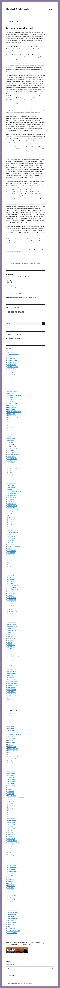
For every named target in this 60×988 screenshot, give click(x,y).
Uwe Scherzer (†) (11, 920)
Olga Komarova (11, 885)
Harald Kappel (11, 499)
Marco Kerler (10, 583)
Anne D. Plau (10, 381)
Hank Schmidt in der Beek (14, 491)
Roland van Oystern (12, 653)
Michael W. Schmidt (12, 612)
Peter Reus (10, 636)
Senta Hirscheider (12, 908)
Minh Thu (10, 873)
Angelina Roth (11, 375)
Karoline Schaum (11, 820)
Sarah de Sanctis (11, 661)
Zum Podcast (10, 975)
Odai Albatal (10, 883)
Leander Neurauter (12, 840)
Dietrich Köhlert (11, 769)
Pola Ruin (9, 642)
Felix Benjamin (11, 471)
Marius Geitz (10, 595)
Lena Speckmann (11, 557)
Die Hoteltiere (11, 438)
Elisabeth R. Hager (12, 446)
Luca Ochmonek (11, 851)
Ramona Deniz (11, 644)
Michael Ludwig (11, 610)
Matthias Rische (11, 604)
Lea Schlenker (11, 552)
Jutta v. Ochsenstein (12, 532)
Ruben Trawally (11, 655)
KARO (9, 534)
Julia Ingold (10, 814)
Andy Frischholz (11, 369)
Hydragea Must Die (12, 508)
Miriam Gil (10, 616)
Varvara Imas (10, 924)
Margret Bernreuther (13, 589)
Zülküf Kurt (10, 700)
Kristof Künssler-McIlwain (14, 546)
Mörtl (8, 877)
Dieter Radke (10, 767)
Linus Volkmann (11, 565)
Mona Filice (10, 875)
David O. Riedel (11, 763)
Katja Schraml (11, 540)
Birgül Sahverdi (11, 738)
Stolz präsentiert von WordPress (25, 983)
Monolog (21, 263)
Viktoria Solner (11, 928)
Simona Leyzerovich (12, 910)
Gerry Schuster (11, 487)
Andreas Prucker (11, 364)
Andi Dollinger (11, 714)
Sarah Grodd (10, 663)
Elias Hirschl (10, 444)
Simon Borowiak (11, 669)
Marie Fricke (10, 863)
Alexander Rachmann (13, 354)
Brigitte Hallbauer (12, 403)
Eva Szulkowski (11, 461)
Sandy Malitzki (11, 900)
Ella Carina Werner (12, 448)
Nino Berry (10, 628)
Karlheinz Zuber (11, 818)
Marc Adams (10, 579)
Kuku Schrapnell (11, 550)
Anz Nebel (10, 385)
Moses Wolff (10, 620)
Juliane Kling (10, 530)
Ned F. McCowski (11, 624)
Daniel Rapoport (11, 428)
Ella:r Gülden (10, 450)
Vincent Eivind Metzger (13, 696)
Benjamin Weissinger (13, 391)
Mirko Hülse (10, 618)
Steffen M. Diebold (12, 679)
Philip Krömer (11, 638)
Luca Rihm (10, 571)
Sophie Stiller (11, 675)
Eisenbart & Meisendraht (17, 9)
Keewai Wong (10, 834)
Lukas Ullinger (11, 573)
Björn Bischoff (11, 399)
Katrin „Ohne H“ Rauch (13, 542)
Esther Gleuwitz (11, 456)
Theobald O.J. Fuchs (12, 685)
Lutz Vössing (10, 575)
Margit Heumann (11, 587)
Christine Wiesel (11, 420)
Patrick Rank (10, 887)
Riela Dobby (10, 649)
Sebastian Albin (11, 904)
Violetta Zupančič (12, 932)
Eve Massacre (10, 463)
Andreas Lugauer (11, 362)
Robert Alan (10, 651)
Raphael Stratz (11, 647)
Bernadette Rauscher (12, 732)
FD (8, 467)
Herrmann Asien (11, 503)
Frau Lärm (10, 479)
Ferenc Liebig (10, 793)
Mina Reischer (11, 614)
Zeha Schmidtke (11, 698)
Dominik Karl (11, 771)
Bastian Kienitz (11, 389)
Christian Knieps (11, 416)
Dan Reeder (10, 426)
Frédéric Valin (11, 483)
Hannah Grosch (11, 493)
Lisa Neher (10, 567)
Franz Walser (10, 475)
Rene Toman (10, 898)
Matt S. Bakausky (11, 602)
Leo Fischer (10, 559)
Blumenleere (10, 401)
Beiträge (11, 263)
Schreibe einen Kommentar (36, 263)
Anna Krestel (10, 726)
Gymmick (10, 489)
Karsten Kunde (11, 822)
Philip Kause (10, 892)
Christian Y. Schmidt (12, 418)
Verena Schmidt (11, 694)
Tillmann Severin (11, 914)
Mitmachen (9, 972)
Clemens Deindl (11, 759)
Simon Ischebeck (11, 671)
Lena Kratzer (10, 555)
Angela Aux (10, 371)
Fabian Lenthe (11, 465)
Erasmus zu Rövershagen (14, 454)
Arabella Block (11, 387)
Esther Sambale (11, 779)
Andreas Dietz (11, 358)
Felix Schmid (10, 473)
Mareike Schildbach (12, 585)
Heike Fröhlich (11, 501)
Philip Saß (10, 640)
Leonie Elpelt (10, 561)
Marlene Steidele (11, 597)
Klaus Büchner (11, 544)
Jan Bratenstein (11, 518)
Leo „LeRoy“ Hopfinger (13, 843)
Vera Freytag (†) (11, 691)
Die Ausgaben (10, 964)
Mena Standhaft (11, 869)
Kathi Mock (10, 826)
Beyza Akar (10, 736)
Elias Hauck (10, 442)
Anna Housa (10, 379)
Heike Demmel (11, 800)
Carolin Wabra (11, 405)
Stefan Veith (10, 677)
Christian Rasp (11, 753)
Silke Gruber (10, 667)
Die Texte (8, 968)
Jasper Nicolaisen (11, 522)
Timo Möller (10, 916)
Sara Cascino (10, 902)
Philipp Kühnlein (11, 896)
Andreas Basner (11, 718)
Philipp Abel (10, 894)
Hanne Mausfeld (11, 495)
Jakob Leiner (10, 516)
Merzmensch (10, 608)
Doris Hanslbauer (12, 773)
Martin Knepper (11, 600)
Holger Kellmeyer (12, 505)
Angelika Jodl (10, 373)
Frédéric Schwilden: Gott (19, 27)
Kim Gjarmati (11, 836)
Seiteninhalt (9, 961)
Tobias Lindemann (12, 918)
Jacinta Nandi (10, 514)
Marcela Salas (11, 581)
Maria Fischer (11, 591)
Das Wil (9, 432)
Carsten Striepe (11, 409)
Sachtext (26, 263)
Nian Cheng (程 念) (12, 626)
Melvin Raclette (11, 606)
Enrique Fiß (10, 777)
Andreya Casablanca (12, 366)
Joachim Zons (10, 806)
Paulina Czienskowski (13, 630)
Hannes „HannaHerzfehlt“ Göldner (16, 798)
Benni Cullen (10, 393)
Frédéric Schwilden (12, 481)
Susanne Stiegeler (12, 683)
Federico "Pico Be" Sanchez (14, 469)
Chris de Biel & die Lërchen (14, 411)
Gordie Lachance (11, 796)
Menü (51, 10)
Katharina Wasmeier (12, 536)
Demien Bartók (11, 436)
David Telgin (10, 434)
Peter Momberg (11, 634)
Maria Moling (11, 593)
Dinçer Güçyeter (11, 440)
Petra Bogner (10, 890)
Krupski (9, 548)
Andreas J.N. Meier (12, 360)
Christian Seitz (11, 755)
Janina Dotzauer (11, 520)
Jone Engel (10, 524)
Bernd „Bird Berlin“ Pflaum (14, 395)
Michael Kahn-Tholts (13, 871)
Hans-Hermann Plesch (13, 497)
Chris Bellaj (10, 744)
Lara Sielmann (11, 838)
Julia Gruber (10, 810)
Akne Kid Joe (10, 352)
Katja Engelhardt (11, 538)
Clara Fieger (10, 422)
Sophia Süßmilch (11, 673)
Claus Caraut (10, 424)
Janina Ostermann (12, 804)
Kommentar (16, 263)
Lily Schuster (10, 563)
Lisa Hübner (10, 847)
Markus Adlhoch (11, 865)
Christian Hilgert (11, 746)
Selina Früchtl (11, 906)
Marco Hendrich (11, 859)
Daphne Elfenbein (12, 430)
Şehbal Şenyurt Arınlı (13, 665)
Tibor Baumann (11, 687)
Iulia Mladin (10, 512)
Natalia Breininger (12, 622)
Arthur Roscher (11, 728)
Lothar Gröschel (11, 569)
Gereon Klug (10, 485)
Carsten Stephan (11, 407)
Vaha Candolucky (11, 922)
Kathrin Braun (11, 828)
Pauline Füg (10, 632)
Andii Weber (10, 356)
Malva (9, 577)
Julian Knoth (10, 528)
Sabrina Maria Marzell (13, 657)
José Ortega (10, 808)
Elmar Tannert (11, 452)
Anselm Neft (10, 383)
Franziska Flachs (11, 477)
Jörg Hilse (9, 526)
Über (7, 979)
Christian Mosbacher (12, 749)
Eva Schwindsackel (12, 458)
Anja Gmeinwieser (12, 377)
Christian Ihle (11, 414)
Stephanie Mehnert (12, 681)
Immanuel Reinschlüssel (13, 510)
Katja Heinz (10, 830)
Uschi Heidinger (11, 689)
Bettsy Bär (10, 397)
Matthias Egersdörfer (13, 867)
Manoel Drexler (11, 857)
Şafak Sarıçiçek (11, 659)
